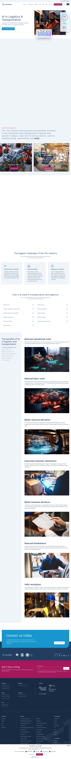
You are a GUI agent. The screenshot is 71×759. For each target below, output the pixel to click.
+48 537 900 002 (65, 1)
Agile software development (41, 738)
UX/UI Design (38, 732)
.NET (55, 729)
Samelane (56, 740)
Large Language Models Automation (27, 727)
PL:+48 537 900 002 (5, 686)
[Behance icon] (66, 655)
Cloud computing (39, 725)
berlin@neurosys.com (6, 694)
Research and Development (41, 723)
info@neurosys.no (5, 704)
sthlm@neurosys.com (22, 694)
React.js (55, 723)
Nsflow (55, 742)
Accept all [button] (39, 754)
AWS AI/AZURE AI (23, 738)
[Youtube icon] (64, 655)
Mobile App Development (25, 723)
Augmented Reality (40, 734)
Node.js (55, 720)
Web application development (26, 720)
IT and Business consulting (41, 727)
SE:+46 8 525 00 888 (22, 696)
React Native (56, 718)
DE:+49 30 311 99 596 (6, 696)
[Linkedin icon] (55, 655)
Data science (22, 734)
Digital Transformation (40, 736)
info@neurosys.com (5, 685)
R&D (2, 723)
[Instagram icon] (62, 655)
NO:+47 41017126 (5, 706)
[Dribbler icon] (68, 655)
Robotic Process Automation (25, 740)
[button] (35, 757)
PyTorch (55, 732)
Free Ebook (4, 727)
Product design (39, 729)
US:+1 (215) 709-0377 (6, 688)
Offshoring (38, 718)
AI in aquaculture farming (25, 718)
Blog (2, 725)
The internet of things (24, 743)
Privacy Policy (40, 749)
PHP (55, 727)
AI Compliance (23, 725)
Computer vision (23, 729)
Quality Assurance (39, 740)
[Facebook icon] (57, 655)
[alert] (35, 751)
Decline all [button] (32, 754)
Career (3, 720)
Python (55, 734)
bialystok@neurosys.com (23, 685)
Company (3, 718)
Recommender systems (24, 732)
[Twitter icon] (59, 655)
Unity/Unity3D (56, 725)
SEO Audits (38, 743)
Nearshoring (38, 720)
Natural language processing (25, 736)
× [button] (69, 745)
